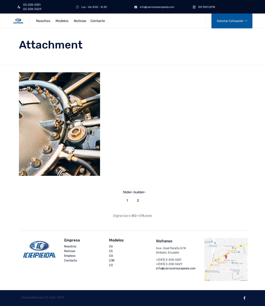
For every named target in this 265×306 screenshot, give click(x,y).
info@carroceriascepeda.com (176, 268)
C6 (111, 246)
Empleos (69, 255)
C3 (111, 265)
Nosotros (43, 21)
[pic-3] (59, 175)
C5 (111, 251)
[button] (231, 21)
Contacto (97, 21)
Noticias (80, 21)
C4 (111, 255)
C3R (111, 260)
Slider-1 (127, 193)
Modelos (62, 21)
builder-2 (138, 193)
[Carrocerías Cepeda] (18, 20)
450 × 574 (137, 215)
